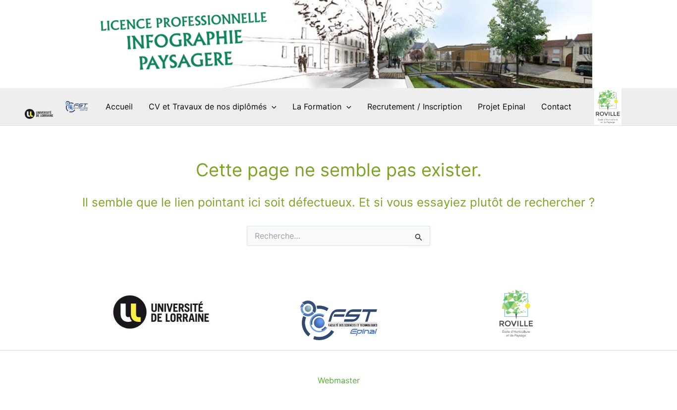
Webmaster (339, 380)
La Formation (316, 106)
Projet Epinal (501, 106)
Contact (556, 106)
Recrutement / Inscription (414, 106)
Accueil (119, 106)
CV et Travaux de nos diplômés (208, 106)
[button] (272, 106)
